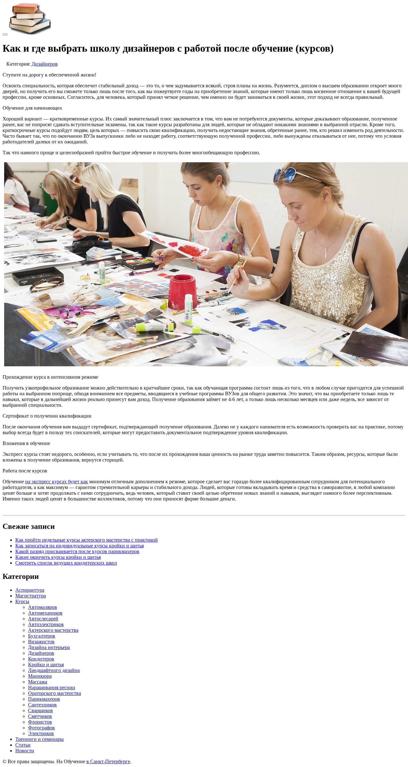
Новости (24, 750)
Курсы (22, 601)
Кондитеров (41, 658)
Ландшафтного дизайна (54, 670)
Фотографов (41, 727)
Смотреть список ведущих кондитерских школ (66, 563)
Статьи (23, 745)
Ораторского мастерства (54, 693)
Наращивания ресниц (51, 687)
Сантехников (42, 704)
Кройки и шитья (46, 664)
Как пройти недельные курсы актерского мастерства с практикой (86, 540)
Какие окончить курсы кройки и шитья (58, 557)
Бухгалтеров (41, 636)
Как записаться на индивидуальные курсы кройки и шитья (79, 545)
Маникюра (40, 676)
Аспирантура (29, 590)
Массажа (37, 681)
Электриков (41, 733)
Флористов (40, 722)
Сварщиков (40, 710)
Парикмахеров (44, 699)
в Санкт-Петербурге (108, 761)
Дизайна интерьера (49, 647)
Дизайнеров (45, 64)
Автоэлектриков (46, 624)
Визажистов (41, 641)
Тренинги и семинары (39, 739)
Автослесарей (43, 618)
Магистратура (30, 595)
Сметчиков (40, 716)
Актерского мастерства (53, 630)
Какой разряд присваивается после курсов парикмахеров (77, 551)
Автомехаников (45, 613)
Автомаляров (42, 607)
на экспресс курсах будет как (56, 481)
